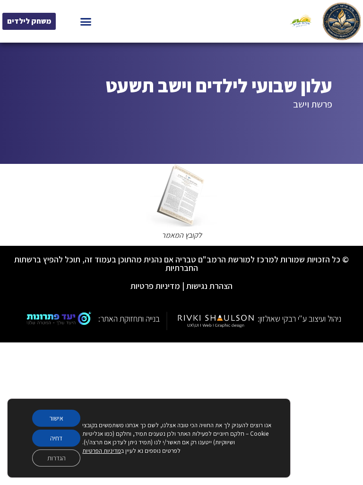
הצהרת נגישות (209, 285)
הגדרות (56, 458)
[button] (86, 21)
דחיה (56, 438)
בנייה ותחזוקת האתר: (129, 318)
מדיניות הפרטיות (101, 451)
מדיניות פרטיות (155, 285)
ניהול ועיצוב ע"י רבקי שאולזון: (299, 318)
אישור (56, 418)
